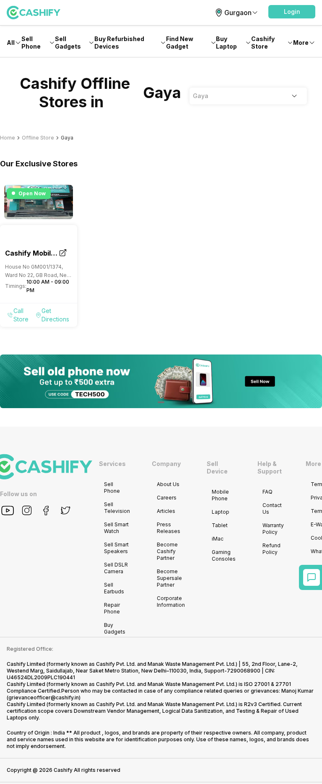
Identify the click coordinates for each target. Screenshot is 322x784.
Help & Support (269, 467)
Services (112, 463)
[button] (291, 11)
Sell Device (217, 467)
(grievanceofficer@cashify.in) (43, 697)
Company (166, 463)
